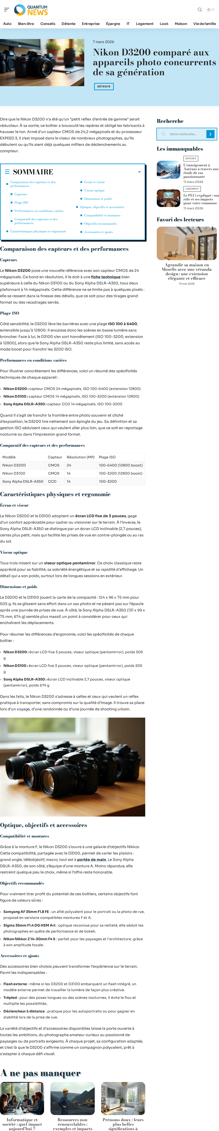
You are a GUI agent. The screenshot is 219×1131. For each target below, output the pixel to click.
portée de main (91, 859)
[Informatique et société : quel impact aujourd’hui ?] (22, 1098)
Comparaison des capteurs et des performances (33, 184)
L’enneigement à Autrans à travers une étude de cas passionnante (201, 170)
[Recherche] (200, 9)
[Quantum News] (31, 9)
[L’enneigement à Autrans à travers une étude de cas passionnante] (168, 170)
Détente (104, 86)
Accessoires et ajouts (98, 232)
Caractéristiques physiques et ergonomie (38, 231)
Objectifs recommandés (100, 223)
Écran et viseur (94, 182)
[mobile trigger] (8, 9)
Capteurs (21, 194)
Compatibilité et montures (102, 215)
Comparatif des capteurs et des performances (36, 221)
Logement (192, 188)
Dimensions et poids (98, 198)
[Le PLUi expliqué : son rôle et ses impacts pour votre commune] (168, 198)
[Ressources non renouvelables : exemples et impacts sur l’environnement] (72, 1098)
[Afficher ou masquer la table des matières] (97, 172)
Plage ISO (21, 202)
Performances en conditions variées (39, 211)
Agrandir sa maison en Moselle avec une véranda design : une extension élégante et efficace (187, 271)
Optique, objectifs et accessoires (102, 207)
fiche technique (106, 277)
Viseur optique (94, 190)
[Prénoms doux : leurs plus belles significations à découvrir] (123, 1098)
